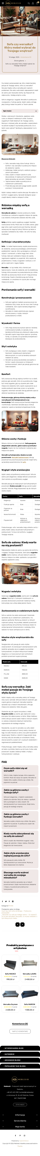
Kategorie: (5, 906)
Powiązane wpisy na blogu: (11, 909)
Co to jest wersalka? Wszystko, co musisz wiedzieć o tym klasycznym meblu (19, 917)
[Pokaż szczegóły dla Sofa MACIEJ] (10, 963)
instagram (24, 1135)
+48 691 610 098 (12, 1092)
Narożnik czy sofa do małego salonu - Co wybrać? (19, 915)
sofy (24, 462)
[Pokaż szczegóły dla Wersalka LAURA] (29, 963)
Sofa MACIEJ (10, 974)
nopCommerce (23, 1141)
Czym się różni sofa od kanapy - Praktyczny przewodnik (16, 912)
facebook (15, 1135)
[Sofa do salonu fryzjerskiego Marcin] (29, 994)
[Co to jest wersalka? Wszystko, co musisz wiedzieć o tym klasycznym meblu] (22, 924)
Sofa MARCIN (29, 1004)
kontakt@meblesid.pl (26, 1092)
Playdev (19, 1146)
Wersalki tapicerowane (20, 457)
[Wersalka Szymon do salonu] (10, 994)
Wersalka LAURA (29, 974)
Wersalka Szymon (10, 1004)
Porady (10, 906)
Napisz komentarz (20, 1031)
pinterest (20, 1135)
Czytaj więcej (20, 1104)
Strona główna (19, 61)
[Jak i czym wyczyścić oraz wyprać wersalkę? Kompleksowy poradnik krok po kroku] (17, 924)
